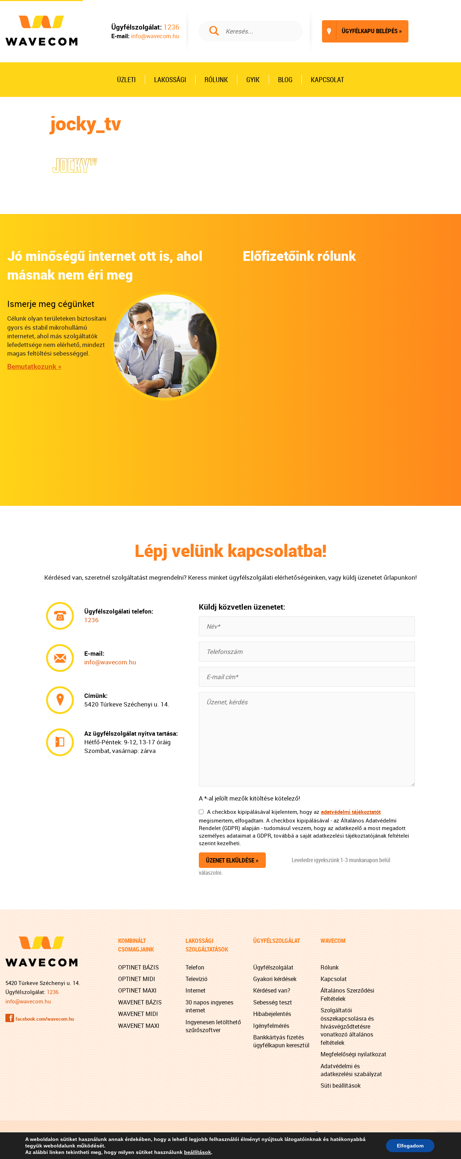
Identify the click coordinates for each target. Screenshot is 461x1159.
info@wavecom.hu (155, 36)
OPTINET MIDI (136, 979)
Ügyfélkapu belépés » (364, 30)
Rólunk (216, 79)
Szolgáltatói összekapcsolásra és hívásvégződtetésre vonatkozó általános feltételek (347, 1026)
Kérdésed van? (271, 990)
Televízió (196, 979)
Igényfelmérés (271, 1026)
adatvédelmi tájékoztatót (351, 811)
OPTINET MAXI (137, 990)
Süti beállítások (341, 1085)
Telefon (194, 967)
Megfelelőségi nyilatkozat (353, 1054)
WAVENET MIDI (138, 1014)
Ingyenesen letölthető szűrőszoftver (213, 1026)
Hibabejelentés (272, 1014)
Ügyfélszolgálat (273, 967)
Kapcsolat (327, 79)
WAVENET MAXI (139, 1026)
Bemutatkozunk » (34, 366)
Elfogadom (410, 1146)
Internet (195, 990)
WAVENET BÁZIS (140, 1002)
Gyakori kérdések (274, 979)
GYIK (253, 79)
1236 (171, 26)
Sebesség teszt (272, 1002)
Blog (285, 79)
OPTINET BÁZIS (138, 967)
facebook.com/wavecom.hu (44, 1019)
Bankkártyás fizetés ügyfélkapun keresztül (281, 1041)
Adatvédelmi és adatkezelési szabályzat (351, 1070)
